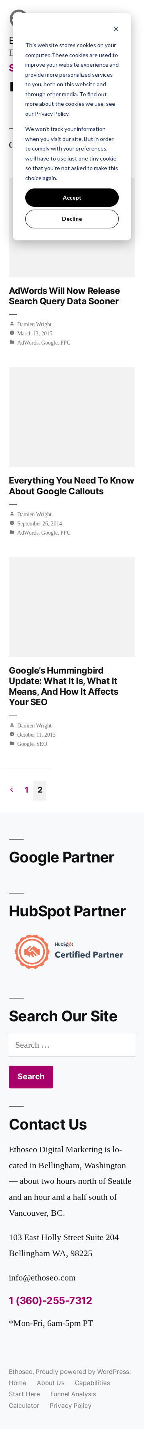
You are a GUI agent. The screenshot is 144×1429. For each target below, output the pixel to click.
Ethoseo (20, 1371)
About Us (50, 1383)
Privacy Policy (71, 1405)
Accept (72, 197)
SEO (41, 744)
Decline (72, 218)
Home (17, 1383)
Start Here (24, 1394)
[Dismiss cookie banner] (116, 30)
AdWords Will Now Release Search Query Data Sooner (64, 295)
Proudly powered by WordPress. (83, 1371)
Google (49, 342)
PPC (65, 342)
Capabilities (92, 1383)
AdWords (27, 342)
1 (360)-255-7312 (50, 1300)
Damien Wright (34, 324)
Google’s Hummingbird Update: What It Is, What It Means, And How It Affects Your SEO (63, 686)
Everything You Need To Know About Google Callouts (71, 485)
